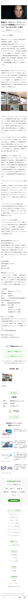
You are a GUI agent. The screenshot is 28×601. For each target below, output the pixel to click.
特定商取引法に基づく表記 (14, 586)
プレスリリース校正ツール (14, 535)
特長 (7, 488)
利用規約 (14, 580)
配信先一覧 (19, 488)
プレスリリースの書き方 (14, 523)
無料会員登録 (14, 500)
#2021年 (4, 386)
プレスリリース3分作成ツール (14, 532)
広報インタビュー (14, 514)
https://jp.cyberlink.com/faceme (10, 55)
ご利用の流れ (13, 491)
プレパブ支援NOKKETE (14, 545)
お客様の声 (5, 491)
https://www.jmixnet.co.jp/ (7, 44)
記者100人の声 (14, 517)
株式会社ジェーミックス (12, 30)
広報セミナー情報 (14, 520)
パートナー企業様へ (14, 561)
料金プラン (12, 488)
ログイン (14, 495)
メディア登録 (14, 557)
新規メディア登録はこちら (15, 351)
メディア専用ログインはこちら (15, 356)
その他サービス (14, 406)
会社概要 (14, 570)
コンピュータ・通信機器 (7, 35)
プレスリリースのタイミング (14, 529)
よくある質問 (22, 491)
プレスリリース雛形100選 (14, 526)
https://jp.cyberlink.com (10, 330)
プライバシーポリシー (14, 583)
